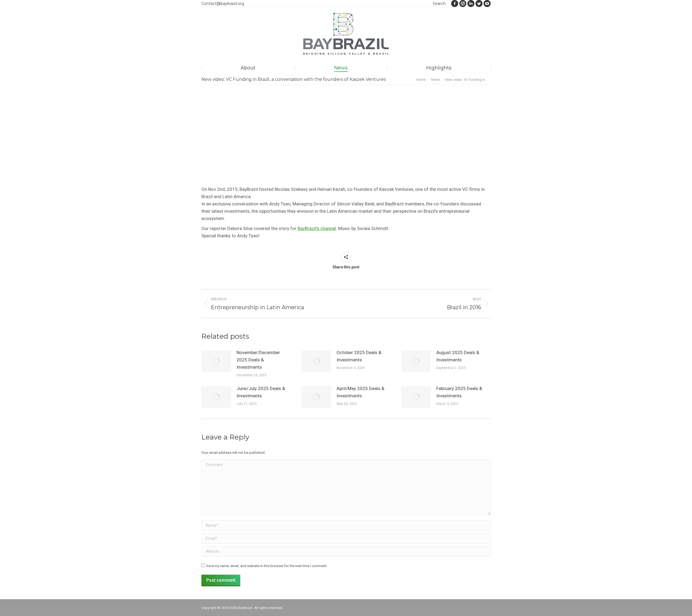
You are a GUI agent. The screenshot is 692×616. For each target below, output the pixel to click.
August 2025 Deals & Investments (457, 356)
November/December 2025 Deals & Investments (258, 360)
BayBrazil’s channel (317, 228)
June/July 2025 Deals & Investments (261, 392)
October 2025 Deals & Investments (359, 356)
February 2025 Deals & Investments (459, 392)
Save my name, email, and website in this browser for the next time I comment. (266, 566)
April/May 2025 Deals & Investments (360, 392)
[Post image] (216, 361)
